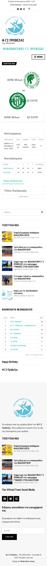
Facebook (18, 9)
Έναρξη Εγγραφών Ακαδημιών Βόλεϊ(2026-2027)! (26, 233)
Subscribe (9, 537)
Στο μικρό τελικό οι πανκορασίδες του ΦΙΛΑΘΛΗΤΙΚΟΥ (29, 277)
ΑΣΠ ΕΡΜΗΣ (14, 330)
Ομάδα (12, 318)
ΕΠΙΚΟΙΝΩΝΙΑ (16, 5)
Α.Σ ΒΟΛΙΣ (14, 349)
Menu (39, 56)
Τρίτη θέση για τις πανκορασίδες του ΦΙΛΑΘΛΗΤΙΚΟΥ (28, 248)
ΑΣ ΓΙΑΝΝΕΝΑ (15, 334)
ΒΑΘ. (41, 318)
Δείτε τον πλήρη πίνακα (34, 355)
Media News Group (27, 561)
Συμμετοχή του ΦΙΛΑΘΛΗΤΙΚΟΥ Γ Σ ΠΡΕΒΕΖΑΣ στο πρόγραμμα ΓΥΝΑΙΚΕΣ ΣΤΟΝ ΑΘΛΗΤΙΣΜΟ (29, 264)
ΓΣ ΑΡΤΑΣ (14, 342)
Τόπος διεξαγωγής (12, 181)
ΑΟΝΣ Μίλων (8, 168)
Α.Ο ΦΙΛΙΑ (14, 338)
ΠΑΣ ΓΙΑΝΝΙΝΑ (16, 322)
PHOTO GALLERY (30, 5)
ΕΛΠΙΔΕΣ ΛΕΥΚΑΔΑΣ (18, 346)
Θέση (5, 318)
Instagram (21, 9)
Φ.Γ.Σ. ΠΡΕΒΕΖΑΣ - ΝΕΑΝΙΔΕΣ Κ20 (23, 326)
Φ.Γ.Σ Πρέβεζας (13, 40)
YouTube (24, 9)
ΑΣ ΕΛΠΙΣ (7, 172)
